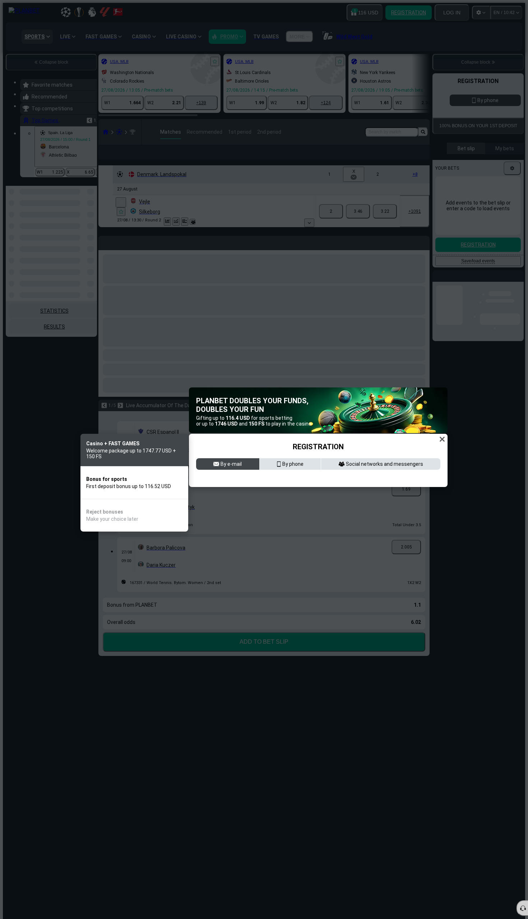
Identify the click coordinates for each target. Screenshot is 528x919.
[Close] (442, 438)
